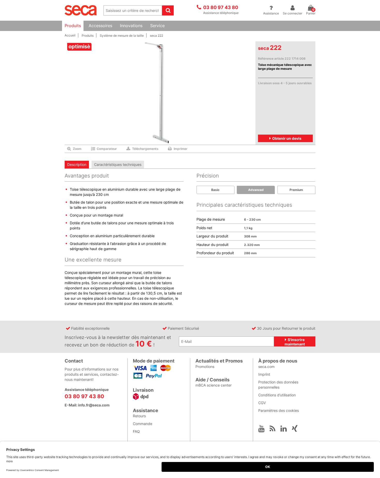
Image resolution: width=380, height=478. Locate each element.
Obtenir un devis (286, 138)
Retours (139, 416)
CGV (262, 402)
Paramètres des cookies (278, 410)
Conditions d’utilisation (277, 395)
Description (76, 164)
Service (157, 25)
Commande (142, 423)
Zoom (77, 149)
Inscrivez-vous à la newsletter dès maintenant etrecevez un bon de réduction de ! (118, 341)
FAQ (136, 431)
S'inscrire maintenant (295, 341)
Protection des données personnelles (278, 384)
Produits (73, 25)
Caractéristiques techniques (117, 164)
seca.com (266, 366)
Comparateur (107, 149)
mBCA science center (213, 385)
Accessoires (100, 25)
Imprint (264, 374)
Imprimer (180, 149)
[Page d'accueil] (81, 10)
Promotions (204, 366)
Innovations (131, 25)
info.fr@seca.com (94, 405)
